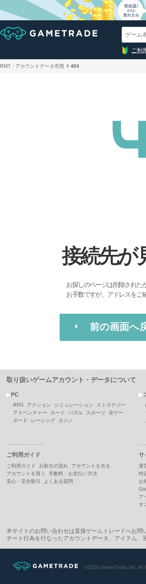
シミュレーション (73, 405)
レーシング (43, 420)
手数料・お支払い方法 (73, 473)
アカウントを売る (90, 466)
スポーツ (95, 413)
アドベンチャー (30, 413)
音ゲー (116, 413)
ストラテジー (111, 405)
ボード (20, 420)
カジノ (65, 420)
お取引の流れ (53, 466)
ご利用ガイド (21, 466)
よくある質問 (58, 481)
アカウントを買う (25, 473)
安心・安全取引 (23, 481)
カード (57, 413)
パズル (75, 413)
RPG (18, 405)
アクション (39, 405)
